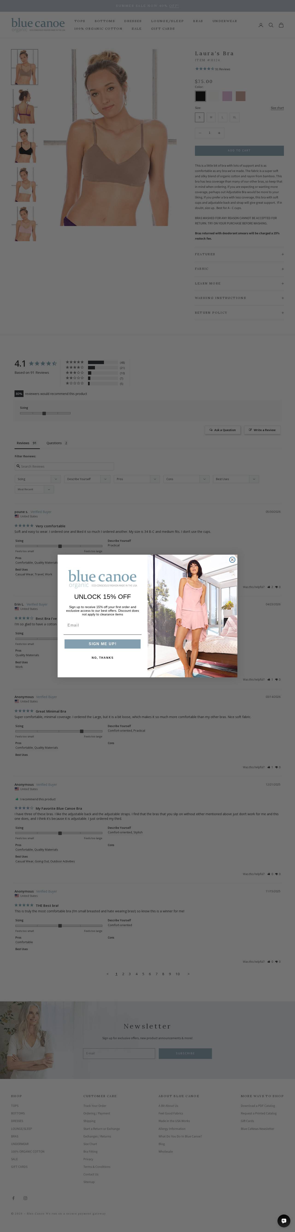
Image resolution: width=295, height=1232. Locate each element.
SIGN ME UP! (103, 644)
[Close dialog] (232, 559)
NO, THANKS (103, 657)
